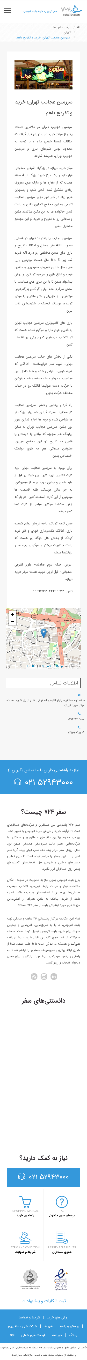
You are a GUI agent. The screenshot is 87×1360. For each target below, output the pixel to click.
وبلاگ (73, 1335)
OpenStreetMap (52, 666)
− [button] (12, 622)
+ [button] (12, 614)
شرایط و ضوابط (29, 1317)
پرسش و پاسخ (69, 1326)
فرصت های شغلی (33, 1335)
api (12, 1335)
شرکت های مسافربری (22, 1326)
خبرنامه (57, 1335)
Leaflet (31, 666)
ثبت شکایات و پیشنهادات (44, 1301)
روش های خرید (57, 1317)
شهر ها (48, 1326)
